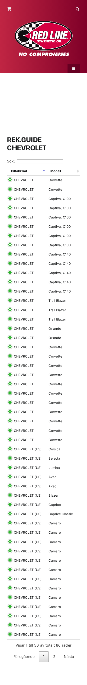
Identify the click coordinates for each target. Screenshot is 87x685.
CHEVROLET (24, 180)
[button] (78, 9)
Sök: (11, 161)
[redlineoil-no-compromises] (44, 22)
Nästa (69, 656)
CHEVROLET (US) (28, 449)
